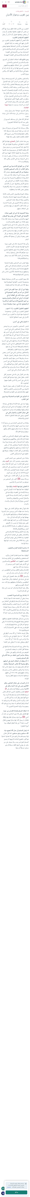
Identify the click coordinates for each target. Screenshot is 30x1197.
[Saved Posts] (2, 2)
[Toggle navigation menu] (28, 2)
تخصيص (9, 1187)
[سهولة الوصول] (5, 2)
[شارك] (3, 1188)
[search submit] (4, 6)
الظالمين (13, 561)
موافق (16, 1192)
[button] (13, 24)
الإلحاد (15, 486)
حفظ (26, 24)
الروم (7, 461)
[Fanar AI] (3, 1193)
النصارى (12, 141)
